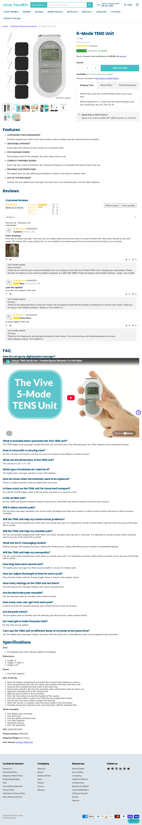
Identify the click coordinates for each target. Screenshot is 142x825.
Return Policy (106, 85)
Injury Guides (77, 772)
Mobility (27, 11)
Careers (40, 786)
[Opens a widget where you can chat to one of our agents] (133, 821)
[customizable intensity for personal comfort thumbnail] (63, 107)
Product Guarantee (127, 85)
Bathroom (72, 11)
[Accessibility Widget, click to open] (138, 412)
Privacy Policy (9, 790)
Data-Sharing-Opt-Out (12, 797)
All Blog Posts (78, 783)
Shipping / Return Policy (13, 775)
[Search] (90, 4)
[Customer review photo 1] (12, 250)
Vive (81, 38)
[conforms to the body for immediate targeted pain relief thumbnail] (35, 107)
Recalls (75, 797)
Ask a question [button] (128, 205)
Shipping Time (87, 85)
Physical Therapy (12, 18)
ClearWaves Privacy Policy (14, 793)
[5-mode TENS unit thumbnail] (7, 107)
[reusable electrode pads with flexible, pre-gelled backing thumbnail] (44, 107)
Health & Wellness (80, 779)
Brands (40, 772)
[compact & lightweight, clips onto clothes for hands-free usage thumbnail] (7, 117)
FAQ (4, 783)
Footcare (116, 11)
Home (5, 26)
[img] (19, 228)
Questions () (24, 222)
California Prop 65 (79, 793)
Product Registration (11, 779)
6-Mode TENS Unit (24, 742)
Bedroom (87, 11)
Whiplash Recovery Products (24, 26)
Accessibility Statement (13, 786)
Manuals (75, 800)
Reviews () (11, 222)
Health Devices (55, 11)
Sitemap (40, 790)
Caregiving (76, 775)
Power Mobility (11, 11)
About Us (41, 768)
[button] (82, 46)
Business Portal (43, 775)
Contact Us (7, 768)
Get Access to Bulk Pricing (107, 78)
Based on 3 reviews (14, 207)
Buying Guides (78, 768)
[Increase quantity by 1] (95, 68)
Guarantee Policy (10, 772)
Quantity (79, 63)
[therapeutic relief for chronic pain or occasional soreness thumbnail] (25, 107)
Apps (39, 779)
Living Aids (101, 11)
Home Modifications (80, 790)
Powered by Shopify (9, 818)
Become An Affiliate (80, 786)
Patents (40, 783)
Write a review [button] (111, 205)
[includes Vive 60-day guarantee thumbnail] (16, 117)
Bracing (39, 11)
